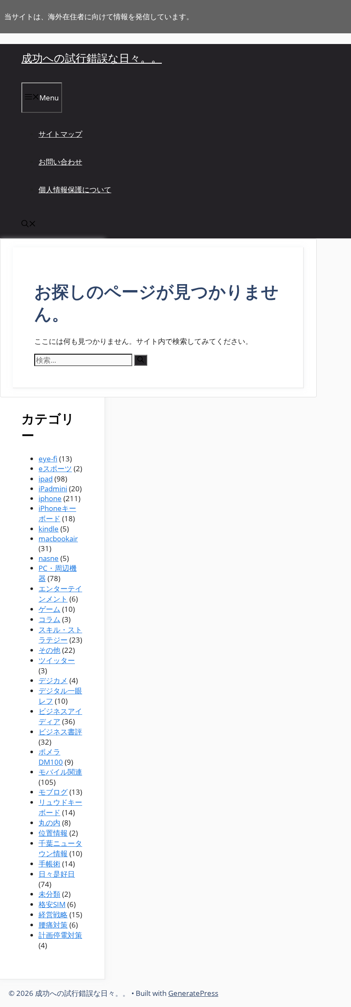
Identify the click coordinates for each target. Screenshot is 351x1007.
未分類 (49, 894)
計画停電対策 (60, 935)
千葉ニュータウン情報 (60, 848)
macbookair (58, 538)
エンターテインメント (60, 594)
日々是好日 (57, 874)
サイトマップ (60, 134)
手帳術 (49, 864)
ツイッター (57, 660)
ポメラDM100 (51, 757)
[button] (28, 224)
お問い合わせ (60, 162)
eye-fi (48, 459)
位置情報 (53, 833)
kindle (49, 529)
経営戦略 (53, 914)
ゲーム (49, 609)
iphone (50, 498)
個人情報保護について (75, 189)
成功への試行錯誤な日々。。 (91, 57)
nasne (49, 558)
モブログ (53, 792)
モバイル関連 (60, 772)
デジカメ (53, 680)
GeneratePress (193, 993)
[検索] (140, 360)
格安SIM (52, 904)
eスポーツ (55, 468)
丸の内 (49, 823)
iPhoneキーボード (57, 513)
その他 (49, 650)
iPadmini (53, 488)
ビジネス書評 (60, 732)
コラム (49, 619)
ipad (46, 479)
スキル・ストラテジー (60, 635)
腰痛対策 (53, 925)
